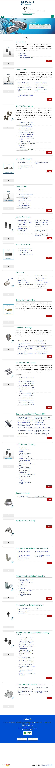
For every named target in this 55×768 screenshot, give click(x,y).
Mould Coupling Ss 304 (40, 341)
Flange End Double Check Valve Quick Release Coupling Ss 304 (26, 138)
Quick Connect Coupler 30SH (26, 400)
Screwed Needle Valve (24, 205)
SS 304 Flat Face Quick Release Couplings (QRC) (42, 556)
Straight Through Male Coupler (26, 661)
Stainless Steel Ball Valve (41, 275)
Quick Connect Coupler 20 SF (26, 381)
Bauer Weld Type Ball (23, 496)
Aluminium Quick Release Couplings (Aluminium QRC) (26, 457)
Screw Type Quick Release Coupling (30, 684)
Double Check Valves (24, 106)
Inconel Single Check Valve (24, 222)
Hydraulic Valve (38, 608)
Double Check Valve (24, 159)
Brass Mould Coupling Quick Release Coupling (26, 580)
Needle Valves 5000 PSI (25, 200)
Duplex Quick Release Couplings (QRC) (24, 471)
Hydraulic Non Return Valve (26, 254)
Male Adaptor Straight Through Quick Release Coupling (25, 425)
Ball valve (20, 272)
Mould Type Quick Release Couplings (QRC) (25, 591)
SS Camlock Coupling (40, 343)
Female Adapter (22, 224)
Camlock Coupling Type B (24, 341)
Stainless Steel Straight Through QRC (30, 414)
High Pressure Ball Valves (24, 287)
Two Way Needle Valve (24, 203)
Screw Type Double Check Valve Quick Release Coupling (25, 688)
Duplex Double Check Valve (26, 126)
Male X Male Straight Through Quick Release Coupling (26, 651)
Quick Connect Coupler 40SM (26, 402)
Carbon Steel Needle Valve (41, 85)
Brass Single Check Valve (24, 220)
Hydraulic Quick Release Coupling (29, 605)
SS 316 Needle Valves (24, 207)
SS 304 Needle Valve (23, 93)
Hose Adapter (22, 53)
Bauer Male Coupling (40, 496)
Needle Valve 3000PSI (24, 196)
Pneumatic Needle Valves (41, 82)
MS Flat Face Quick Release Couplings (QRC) (41, 552)
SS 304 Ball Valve (22, 278)
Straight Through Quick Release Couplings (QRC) (33, 633)
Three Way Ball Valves (40, 284)
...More (49, 60)
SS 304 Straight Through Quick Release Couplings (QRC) (26, 638)
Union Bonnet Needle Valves (26, 194)
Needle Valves (22, 69)
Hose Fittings (21, 42)
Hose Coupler (38, 227)
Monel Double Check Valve (26, 134)
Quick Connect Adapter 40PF (26, 385)
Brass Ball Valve (22, 280)
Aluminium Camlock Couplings (25, 346)
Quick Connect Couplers (26, 363)
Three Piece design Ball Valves (25, 284)
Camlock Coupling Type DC (25, 349)
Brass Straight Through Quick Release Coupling (25, 418)
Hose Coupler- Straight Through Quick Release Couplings (27, 663)
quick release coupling (25, 444)
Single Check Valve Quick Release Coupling (24, 227)
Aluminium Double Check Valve (27, 143)
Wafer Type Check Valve (24, 282)
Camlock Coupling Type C (41, 351)
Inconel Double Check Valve (26, 122)
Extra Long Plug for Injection (26, 57)
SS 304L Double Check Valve (26, 124)
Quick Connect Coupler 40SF (26, 404)
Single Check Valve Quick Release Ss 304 (41, 231)
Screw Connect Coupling (24, 694)
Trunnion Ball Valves (23, 275)
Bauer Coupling (23, 447)
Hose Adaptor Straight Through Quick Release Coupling (25, 421)
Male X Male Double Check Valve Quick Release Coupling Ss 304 (25, 167)
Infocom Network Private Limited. (47, 765)
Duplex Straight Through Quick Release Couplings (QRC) (26, 658)
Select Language (40, 11)
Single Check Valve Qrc (25, 300)
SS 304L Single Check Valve (41, 220)
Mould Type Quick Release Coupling (30, 576)
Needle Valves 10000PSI (41, 93)
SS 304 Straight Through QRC (25, 428)
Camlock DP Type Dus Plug (41, 346)
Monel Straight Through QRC (26, 644)
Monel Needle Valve (24, 198)
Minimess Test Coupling (25, 521)
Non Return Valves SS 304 (25, 250)
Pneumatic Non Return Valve (26, 248)
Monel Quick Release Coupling (27, 474)
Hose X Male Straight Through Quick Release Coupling (26, 642)
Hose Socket (22, 588)
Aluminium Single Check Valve (25, 234)
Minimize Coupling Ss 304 (41, 349)
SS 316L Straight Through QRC (25, 430)
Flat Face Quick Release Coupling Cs (24, 559)
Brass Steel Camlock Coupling (25, 353)
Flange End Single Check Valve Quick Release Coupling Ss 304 (42, 234)
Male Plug (21, 586)
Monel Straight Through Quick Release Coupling (42, 430)
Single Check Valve (23, 217)
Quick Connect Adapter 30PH (26, 393)
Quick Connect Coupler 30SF (26, 395)
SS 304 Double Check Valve (26, 149)
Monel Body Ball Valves (40, 287)
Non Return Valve (23, 245)
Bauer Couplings (22, 493)
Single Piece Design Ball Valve (42, 278)
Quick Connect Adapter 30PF (26, 388)
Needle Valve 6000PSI (23, 85)
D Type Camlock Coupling (41, 353)
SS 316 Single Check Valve (41, 224)
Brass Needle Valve (24, 192)
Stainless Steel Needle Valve (24, 87)
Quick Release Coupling (25, 476)
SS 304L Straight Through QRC (42, 428)
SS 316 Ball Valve (39, 280)
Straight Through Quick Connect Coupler (40, 421)
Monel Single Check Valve (41, 222)
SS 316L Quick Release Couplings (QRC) (24, 454)
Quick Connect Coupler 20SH (26, 383)
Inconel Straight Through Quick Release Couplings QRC (42, 418)
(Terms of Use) (50, 764)
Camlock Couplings (24, 328)
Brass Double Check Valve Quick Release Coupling (25, 129)
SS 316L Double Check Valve (26, 132)
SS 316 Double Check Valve (25, 162)
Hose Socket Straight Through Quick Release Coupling (42, 434)
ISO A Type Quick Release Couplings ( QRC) (24, 612)
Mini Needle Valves (39, 87)
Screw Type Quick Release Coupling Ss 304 (41, 692)
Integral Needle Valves (23, 82)
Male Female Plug (23, 55)
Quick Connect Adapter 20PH (26, 398)
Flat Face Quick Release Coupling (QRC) (32, 548)
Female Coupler (22, 230)
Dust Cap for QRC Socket (41, 424)
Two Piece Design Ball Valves (42, 282)
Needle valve (21, 186)
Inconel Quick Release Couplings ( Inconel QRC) (25, 468)
